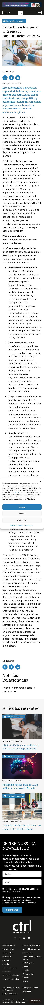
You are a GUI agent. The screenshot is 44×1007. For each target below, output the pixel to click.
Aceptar (22, 507)
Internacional (28, 953)
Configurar (22, 520)
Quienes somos (8, 945)
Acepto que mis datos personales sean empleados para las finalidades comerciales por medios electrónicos (21, 900)
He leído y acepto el (20, 890)
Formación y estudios (31, 945)
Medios (26, 966)
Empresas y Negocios (11, 975)
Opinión (26, 970)
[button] (40, 481)
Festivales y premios (10, 979)
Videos (25, 981)
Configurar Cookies (30, 988)
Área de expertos (9, 968)
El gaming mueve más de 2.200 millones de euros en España (20, 786)
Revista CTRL (7, 953)
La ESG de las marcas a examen (32, 957)
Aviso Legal (29, 525)
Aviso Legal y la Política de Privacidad (20, 890)
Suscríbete (6, 956)
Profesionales (28, 974)
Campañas (6, 971)
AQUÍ (17, 492)
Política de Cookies (16, 525)
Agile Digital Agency (17, 1002)
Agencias (6, 964)
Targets (26, 977)
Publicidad (27, 991)
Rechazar (22, 513)
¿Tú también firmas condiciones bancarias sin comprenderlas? (20, 746)
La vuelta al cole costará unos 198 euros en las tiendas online (21, 827)
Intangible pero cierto (31, 949)
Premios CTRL (8, 949)
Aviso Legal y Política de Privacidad (10, 989)
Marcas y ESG (28, 962)
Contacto (6, 960)
